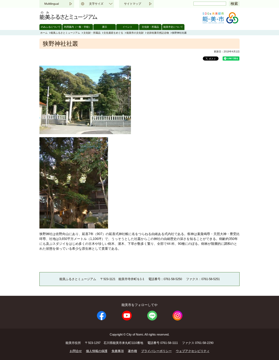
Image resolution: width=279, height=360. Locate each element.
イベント (127, 26)
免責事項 (118, 351)
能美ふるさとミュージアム (65, 32)
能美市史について (173, 26)
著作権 (132, 351)
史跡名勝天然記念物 (158, 32)
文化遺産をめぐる (113, 32)
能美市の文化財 (135, 32)
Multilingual (51, 3)
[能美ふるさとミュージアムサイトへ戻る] (68, 18)
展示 (104, 26)
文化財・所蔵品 (150, 26)
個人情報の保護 (96, 351)
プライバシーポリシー (156, 351)
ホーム (44, 32)
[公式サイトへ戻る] (220, 22)
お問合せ (76, 351)
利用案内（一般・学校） (77, 26)
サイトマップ (132, 3)
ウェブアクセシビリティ (193, 351)
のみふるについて (50, 26)
